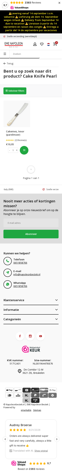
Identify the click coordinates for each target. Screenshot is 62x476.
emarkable (26, 410)
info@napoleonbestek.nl (26, 274)
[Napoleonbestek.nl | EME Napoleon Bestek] (13, 44)
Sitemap (37, 410)
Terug (10, 63)
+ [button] (17, 150)
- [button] (9, 150)
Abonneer (31, 234)
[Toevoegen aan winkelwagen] (24, 150)
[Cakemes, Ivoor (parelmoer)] (16, 114)
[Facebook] (20, 336)
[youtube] (40, 336)
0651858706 (20, 262)
